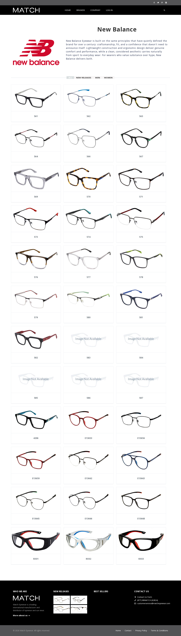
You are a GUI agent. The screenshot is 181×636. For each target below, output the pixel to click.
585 (36, 397)
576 (36, 277)
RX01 (36, 558)
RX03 (141, 558)
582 (36, 357)
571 (141, 196)
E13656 (141, 438)
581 (141, 317)
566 (88, 156)
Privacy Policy (141, 630)
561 (36, 116)
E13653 (88, 438)
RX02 (88, 558)
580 (88, 317)
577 (88, 277)
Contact (128, 630)
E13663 (141, 478)
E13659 (35, 478)
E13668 (141, 518)
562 (88, 116)
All (70, 77)
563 (141, 116)
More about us (20, 615)
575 (141, 236)
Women (108, 77)
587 (141, 397)
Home (68, 10)
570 (88, 196)
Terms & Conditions (159, 630)
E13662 (88, 478)
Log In (109, 10)
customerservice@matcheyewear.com (153, 603)
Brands (80, 10)
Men (97, 77)
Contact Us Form (144, 597)
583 (88, 357)
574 (88, 236)
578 (141, 277)
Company (95, 10)
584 (141, 357)
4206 (35, 438)
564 (36, 156)
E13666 (88, 518)
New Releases (83, 77)
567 (141, 156)
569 (36, 196)
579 (36, 317)
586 (88, 397)
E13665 (35, 518)
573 (36, 236)
